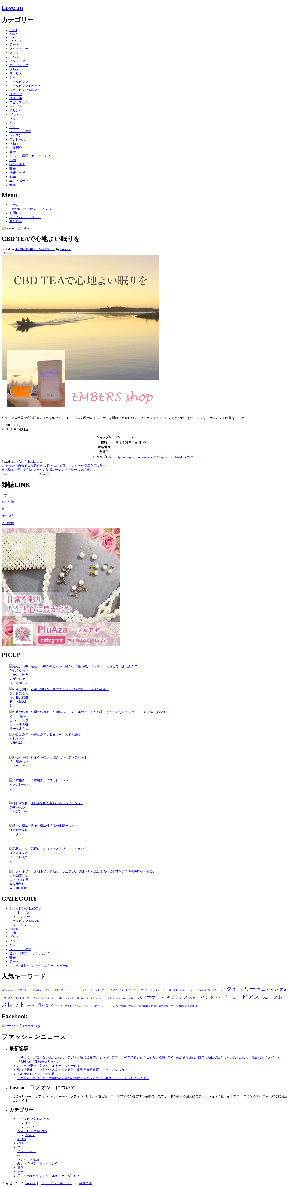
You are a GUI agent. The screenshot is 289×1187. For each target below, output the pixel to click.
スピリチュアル (20, 102)
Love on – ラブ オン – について (30, 208)
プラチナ (30, 1006)
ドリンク (15, 110)
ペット (14, 123)
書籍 (12, 168)
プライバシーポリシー (25, 217)
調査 (192, 1006)
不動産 (14, 143)
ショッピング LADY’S (25, 908)
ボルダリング (90, 1006)
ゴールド (81, 998)
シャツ (14, 77)
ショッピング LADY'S (24, 85)
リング (115, 1006)
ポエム (101, 1006)
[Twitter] (24, 228)
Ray (4, 495)
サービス (15, 73)
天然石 (145, 1006)
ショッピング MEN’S (24, 920)
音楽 (12, 185)
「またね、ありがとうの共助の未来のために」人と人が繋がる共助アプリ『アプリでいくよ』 (83, 1078)
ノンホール (194, 998)
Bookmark (34, 461)
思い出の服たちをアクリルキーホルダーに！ (40, 965)
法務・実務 (17, 172)
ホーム (14, 204)
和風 (138, 1006)
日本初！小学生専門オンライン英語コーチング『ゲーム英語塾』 (49, 469)
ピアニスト (266, 998)
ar (3, 509)
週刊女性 (8, 523)
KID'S (13, 33)
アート (14, 44)
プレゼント (46, 1005)
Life (12, 37)
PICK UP (15, 40)
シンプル (121, 998)
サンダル (90, 998)
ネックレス (177, 997)
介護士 (123, 1006)
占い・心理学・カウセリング (29, 156)
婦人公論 (8, 501)
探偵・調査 (17, 164)
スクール (15, 98)
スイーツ (15, 94)
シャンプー (101, 998)
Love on (12, 7)
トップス (15, 106)
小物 (12, 160)
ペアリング (78, 1006)
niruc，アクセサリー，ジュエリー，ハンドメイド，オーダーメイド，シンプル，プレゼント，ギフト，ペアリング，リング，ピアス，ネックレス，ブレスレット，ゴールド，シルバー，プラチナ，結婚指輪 (110, 990)
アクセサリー (18, 48)
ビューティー (18, 118)
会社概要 (15, 221)
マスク (108, 1006)
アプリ (14, 52)
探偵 (151, 1006)
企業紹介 (15, 147)
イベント (15, 57)
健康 (12, 151)
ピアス (251, 996)
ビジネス (15, 114)
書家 (156, 1006)
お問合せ (15, 213)
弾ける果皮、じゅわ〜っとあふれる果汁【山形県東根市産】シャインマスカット (74, 1069)
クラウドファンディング (34, 998)
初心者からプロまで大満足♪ (37, 1074)
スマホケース (151, 997)
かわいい (215, 990)
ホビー (14, 127)
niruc (7, 990)
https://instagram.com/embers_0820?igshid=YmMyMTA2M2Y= (156, 457)
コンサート (52, 998)
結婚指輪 (180, 1006)
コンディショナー (67, 998)
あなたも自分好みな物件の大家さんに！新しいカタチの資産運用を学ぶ (54, 465)
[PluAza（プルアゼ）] (61, 645)
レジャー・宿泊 (20, 131)
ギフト (18, 998)
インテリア (17, 61)
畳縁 (161, 1006)
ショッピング (18, 81)
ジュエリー (131, 998)
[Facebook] (9, 228)
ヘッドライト (65, 1006)
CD (3, 990)
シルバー (111, 998)
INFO (13, 30)
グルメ (14, 69)
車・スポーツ (18, 180)
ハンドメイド (214, 997)
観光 (12, 176)
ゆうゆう (8, 515)
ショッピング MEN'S (24, 90)
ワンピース (17, 139)
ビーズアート (234, 998)
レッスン (15, 135)
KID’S (13, 929)
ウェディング (18, 65)
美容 (187, 1006)
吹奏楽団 (131, 1006)
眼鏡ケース (169, 1006)
